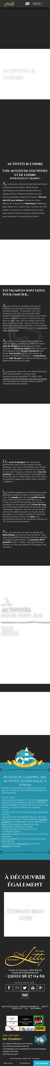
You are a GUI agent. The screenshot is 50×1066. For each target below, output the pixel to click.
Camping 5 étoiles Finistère (25, 1023)
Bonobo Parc (23, 843)
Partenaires (35, 1008)
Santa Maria (42, 800)
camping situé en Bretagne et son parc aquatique (25, 379)
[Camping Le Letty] (9, 3)
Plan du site (17, 1008)
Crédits (45, 1007)
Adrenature (6, 846)
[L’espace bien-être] (26, 936)
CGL (26, 1008)
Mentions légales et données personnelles (20, 1007)
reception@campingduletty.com (25, 972)
